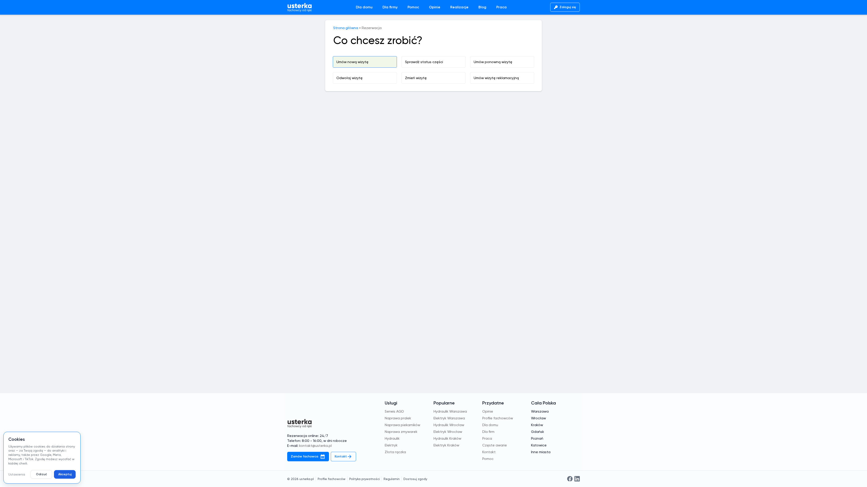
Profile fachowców (497, 418)
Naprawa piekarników (402, 425)
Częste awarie (494, 445)
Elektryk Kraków (446, 445)
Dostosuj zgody (415, 479)
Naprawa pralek (398, 418)
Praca (501, 7)
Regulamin (392, 479)
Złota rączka (395, 452)
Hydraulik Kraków (447, 438)
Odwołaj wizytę (349, 78)
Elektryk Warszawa (449, 418)
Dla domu (364, 7)
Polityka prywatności (364, 479)
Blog (482, 7)
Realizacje (459, 7)
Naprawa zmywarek (401, 432)
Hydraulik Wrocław (449, 425)
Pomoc (413, 7)
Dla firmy (390, 7)
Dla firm (488, 432)
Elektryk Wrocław (448, 432)
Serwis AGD (394, 411)
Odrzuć (41, 474)
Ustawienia (16, 474)
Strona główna (345, 28)
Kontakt (489, 452)
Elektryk (391, 445)
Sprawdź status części (424, 62)
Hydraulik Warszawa (450, 411)
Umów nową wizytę (352, 62)
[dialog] (42, 457)
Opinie (434, 7)
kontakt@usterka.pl (315, 445)
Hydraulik (392, 438)
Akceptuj (65, 474)
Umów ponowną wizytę (493, 62)
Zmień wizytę (416, 78)
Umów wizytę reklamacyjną (496, 78)
